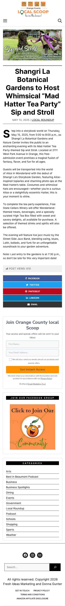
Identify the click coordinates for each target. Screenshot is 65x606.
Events (10, 497)
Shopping (11, 524)
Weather (11, 534)
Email (34, 304)
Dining (10, 492)
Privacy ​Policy (46, 378)
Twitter (34, 285)
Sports (10, 529)
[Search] (55, 567)
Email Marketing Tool (37, 384)
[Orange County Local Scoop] (33, 9)
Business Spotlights (18, 487)
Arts (8, 471)
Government (13, 503)
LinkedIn (34, 298)
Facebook (34, 278)
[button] (59, 21)
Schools (11, 519)
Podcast (11, 513)
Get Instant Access (32, 369)
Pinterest (34, 291)
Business (11, 481)
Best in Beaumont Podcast (22, 476)
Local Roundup (43, 119)
